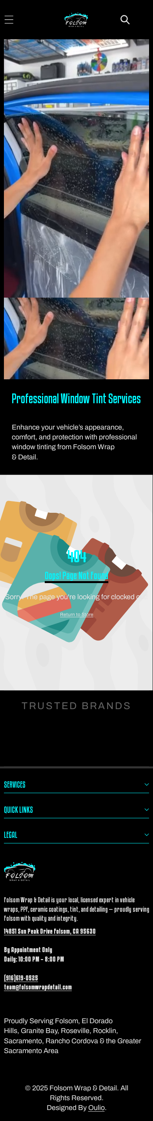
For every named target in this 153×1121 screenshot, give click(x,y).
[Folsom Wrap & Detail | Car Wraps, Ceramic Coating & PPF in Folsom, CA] (76, 21)
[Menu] (9, 20)
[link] (76, 614)
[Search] (125, 20)
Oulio (96, 1108)
